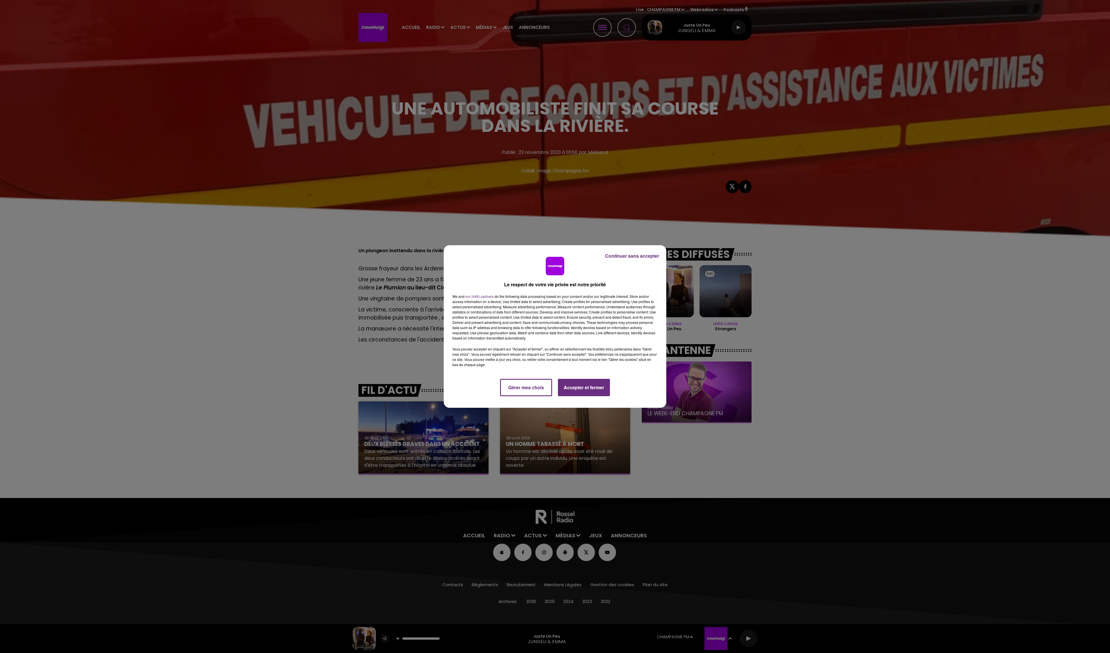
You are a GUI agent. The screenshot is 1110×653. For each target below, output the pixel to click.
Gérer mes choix (526, 387)
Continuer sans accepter (632, 255)
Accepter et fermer (584, 387)
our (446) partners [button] (479, 296)
